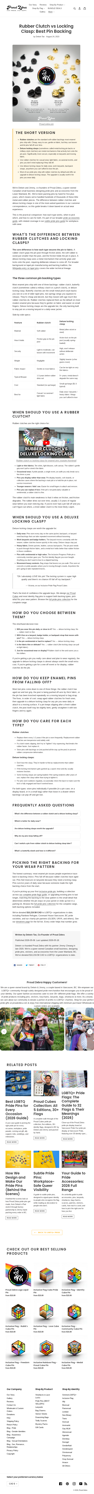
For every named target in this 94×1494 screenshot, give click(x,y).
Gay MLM (66, 1429)
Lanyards (39, 1407)
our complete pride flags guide (33, 895)
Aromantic (66, 1425)
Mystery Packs (41, 1424)
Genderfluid (66, 1445)
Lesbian (65, 1412)
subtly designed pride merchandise (44, 990)
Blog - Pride (11, 1428)
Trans (64, 1418)
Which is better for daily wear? (28, 821)
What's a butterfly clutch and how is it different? (35, 851)
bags (61, 997)
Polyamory (66, 1456)
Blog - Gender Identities (16, 1431)
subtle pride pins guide (55, 221)
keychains (44, 997)
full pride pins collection (59, 599)
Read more (12, 1142)
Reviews (10, 1401)
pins (28, 997)
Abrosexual (66, 1432)
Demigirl (65, 1442)
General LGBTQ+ (69, 1395)
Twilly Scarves (41, 1421)
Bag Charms (40, 1410)
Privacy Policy (12, 1450)
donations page (23, 922)
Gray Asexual (67, 1459)
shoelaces (69, 997)
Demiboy (66, 1439)
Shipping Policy (13, 1421)
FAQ (8, 1418)
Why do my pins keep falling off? (28, 836)
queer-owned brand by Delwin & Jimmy (27, 987)
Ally (63, 1401)
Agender (65, 1435)
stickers (34, 997)
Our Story (11, 1395)
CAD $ (12, 1484)
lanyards (54, 997)
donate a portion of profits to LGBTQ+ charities (51, 1000)
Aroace (65, 1462)
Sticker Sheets (41, 1414)
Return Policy (12, 1425)
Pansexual (66, 1408)
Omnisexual (67, 1452)
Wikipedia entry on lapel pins (25, 268)
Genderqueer (67, 1449)
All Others (66, 1466)
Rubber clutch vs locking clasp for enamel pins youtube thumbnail (46, 460)
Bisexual (65, 1405)
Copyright (10, 1454)
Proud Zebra (83, 1490)
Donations (11, 1414)
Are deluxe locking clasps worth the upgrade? (34, 828)
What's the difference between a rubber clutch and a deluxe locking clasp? (46, 814)
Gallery (9, 1398)
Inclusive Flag (67, 1398)
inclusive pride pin (47, 891)
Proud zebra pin (46, 124)
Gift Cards (39, 1427)
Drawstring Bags (42, 1417)
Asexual (65, 1422)
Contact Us (11, 1405)
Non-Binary (66, 1415)
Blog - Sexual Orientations (17, 1441)
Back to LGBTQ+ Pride (49, 1232)
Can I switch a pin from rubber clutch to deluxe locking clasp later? (43, 843)
